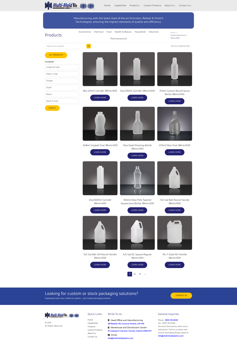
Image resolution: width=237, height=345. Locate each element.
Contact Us (92, 337)
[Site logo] (69, 5)
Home (173, 33)
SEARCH (52, 108)
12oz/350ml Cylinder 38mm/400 (137, 91)
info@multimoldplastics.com (120, 338)
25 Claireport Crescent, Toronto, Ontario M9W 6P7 (130, 331)
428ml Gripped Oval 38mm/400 (100, 145)
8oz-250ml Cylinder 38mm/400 (100, 91)
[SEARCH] (88, 46)
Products (91, 327)
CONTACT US (181, 295)
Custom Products (95, 330)
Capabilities (93, 323)
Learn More (100, 98)
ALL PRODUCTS (56, 55)
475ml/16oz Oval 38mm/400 (174, 145)
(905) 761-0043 (171, 320)
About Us (92, 333)
